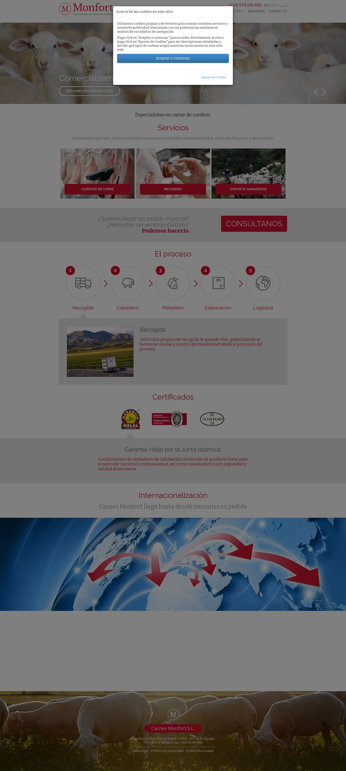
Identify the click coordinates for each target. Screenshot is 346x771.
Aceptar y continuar (173, 58)
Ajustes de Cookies (213, 77)
